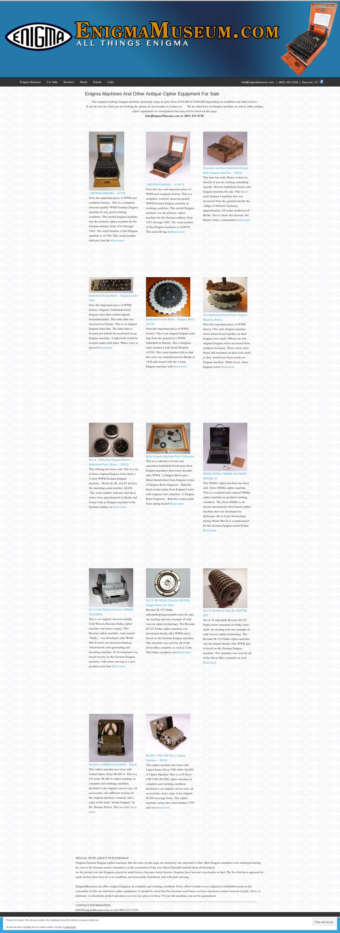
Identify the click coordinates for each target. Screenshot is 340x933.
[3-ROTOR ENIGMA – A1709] (106, 189)
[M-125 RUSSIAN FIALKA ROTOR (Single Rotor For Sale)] (168, 597)
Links (110, 82)
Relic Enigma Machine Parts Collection (170, 456)
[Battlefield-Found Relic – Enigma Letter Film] (111, 292)
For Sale (52, 82)
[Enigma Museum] (170, 74)
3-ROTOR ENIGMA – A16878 (165, 184)
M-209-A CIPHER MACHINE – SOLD (113, 764)
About (83, 82)
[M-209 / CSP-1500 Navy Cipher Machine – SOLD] (168, 752)
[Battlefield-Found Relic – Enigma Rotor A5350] (168, 315)
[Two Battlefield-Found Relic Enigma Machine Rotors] (225, 311)
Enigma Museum (30, 82)
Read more (117, 240)
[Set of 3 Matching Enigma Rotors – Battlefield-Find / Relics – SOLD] (111, 456)
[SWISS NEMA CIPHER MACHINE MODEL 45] (225, 470)
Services (68, 82)
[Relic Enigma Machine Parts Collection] (168, 453)
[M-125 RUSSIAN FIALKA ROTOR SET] (225, 607)
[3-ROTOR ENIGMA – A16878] (168, 181)
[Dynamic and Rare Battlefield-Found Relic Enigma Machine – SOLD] (225, 164)
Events (97, 82)
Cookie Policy (69, 926)
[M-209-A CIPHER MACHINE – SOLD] (111, 761)
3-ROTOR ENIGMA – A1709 (107, 193)
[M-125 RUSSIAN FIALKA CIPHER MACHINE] (111, 606)
